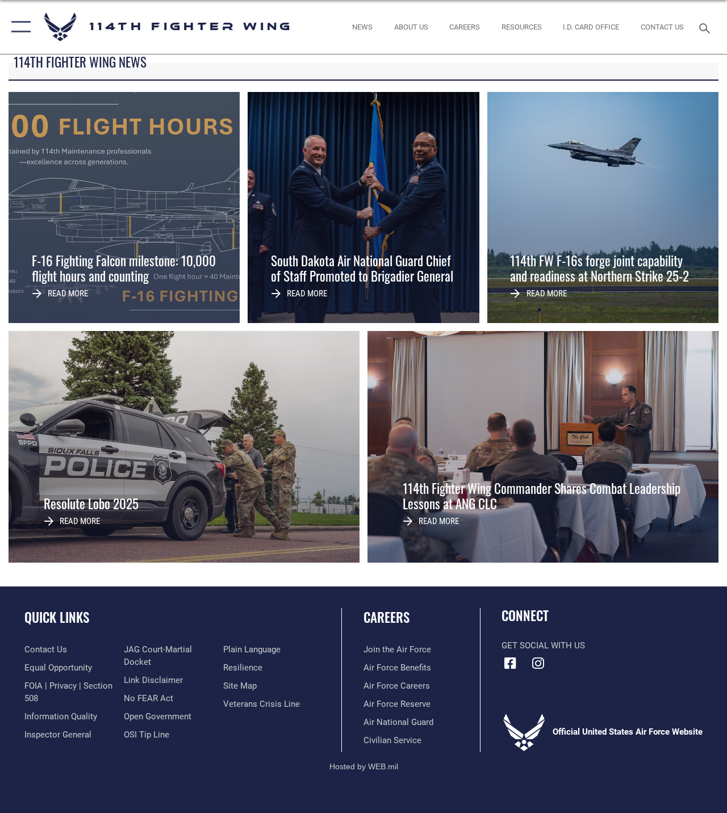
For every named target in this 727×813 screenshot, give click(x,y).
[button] (18, 27)
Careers (387, 617)
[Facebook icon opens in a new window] (510, 663)
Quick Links (56, 617)
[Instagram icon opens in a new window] (537, 663)
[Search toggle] (706, 27)
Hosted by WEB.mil (363, 766)
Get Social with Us (543, 645)
